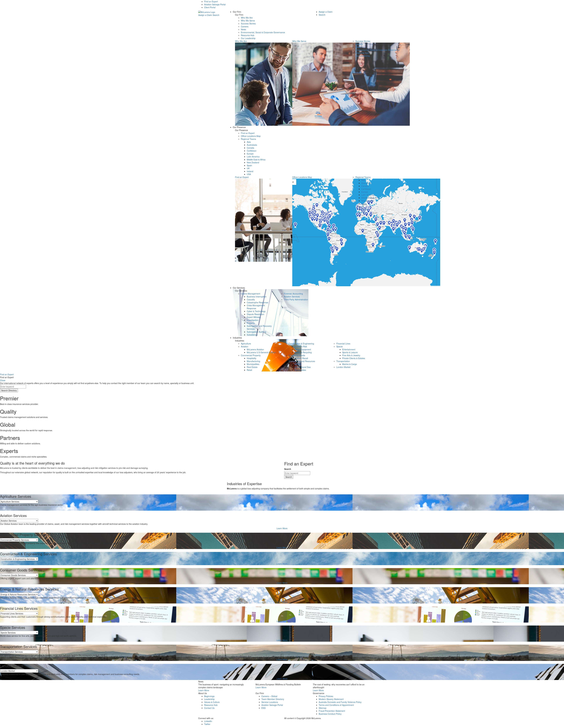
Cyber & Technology (256, 311)
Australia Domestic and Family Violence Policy (340, 702)
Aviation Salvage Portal (215, 4)
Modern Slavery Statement (331, 699)
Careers (244, 26)
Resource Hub (247, 35)
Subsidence (252, 334)
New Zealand (253, 162)
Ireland (250, 171)
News (243, 29)
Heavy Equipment (302, 349)
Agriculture (246, 343)
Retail (249, 369)
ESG (263, 707)
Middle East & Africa (256, 159)
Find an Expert (211, 1)
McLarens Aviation (255, 349)
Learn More (282, 509)
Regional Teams (248, 138)
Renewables (300, 369)
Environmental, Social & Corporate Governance (263, 32)
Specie (339, 346)
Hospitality (251, 358)
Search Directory (9, 390)
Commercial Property (251, 355)
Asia (249, 141)
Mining (297, 364)
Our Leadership (248, 38)
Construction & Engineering (301, 343)
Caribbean (251, 150)
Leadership (209, 699)
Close (2, 380)
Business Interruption (256, 296)
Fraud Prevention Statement (332, 710)
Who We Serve (248, 20)
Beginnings (209, 696)
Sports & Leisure (350, 352)
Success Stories (248, 23)
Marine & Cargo (349, 364)
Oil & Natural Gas (302, 367)
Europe (250, 153)
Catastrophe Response (257, 302)
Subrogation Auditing (256, 331)
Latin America (253, 156)
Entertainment (348, 349)
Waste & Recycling (303, 352)
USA (249, 174)
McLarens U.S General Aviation (261, 352)
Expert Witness (254, 317)
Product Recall (301, 358)
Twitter (207, 724)
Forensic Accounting (293, 293)
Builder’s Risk (300, 346)
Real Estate (252, 367)
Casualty (251, 299)
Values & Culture (212, 702)
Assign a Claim (205, 15)
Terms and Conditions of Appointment (336, 705)
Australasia (252, 144)
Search (216, 15)
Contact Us (209, 707)
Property (251, 322)
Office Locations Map (251, 136)
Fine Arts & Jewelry (351, 355)
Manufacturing (253, 361)
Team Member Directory (272, 699)
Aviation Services (292, 296)
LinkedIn (208, 721)
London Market (343, 367)
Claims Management (250, 293)
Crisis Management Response (256, 307)
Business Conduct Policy (330, 713)
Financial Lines (343, 343)
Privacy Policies (326, 696)
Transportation (343, 361)
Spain (249, 165)
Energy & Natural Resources (302, 361)
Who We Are (247, 17)
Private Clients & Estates (353, 358)
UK (248, 168)
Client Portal (209, 7)
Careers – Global (269, 696)
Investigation (252, 320)
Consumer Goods (297, 355)
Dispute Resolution (255, 314)
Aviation (244, 346)
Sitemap (322, 707)
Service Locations (269, 702)
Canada (250, 147)
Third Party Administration (296, 299)
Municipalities (253, 364)
